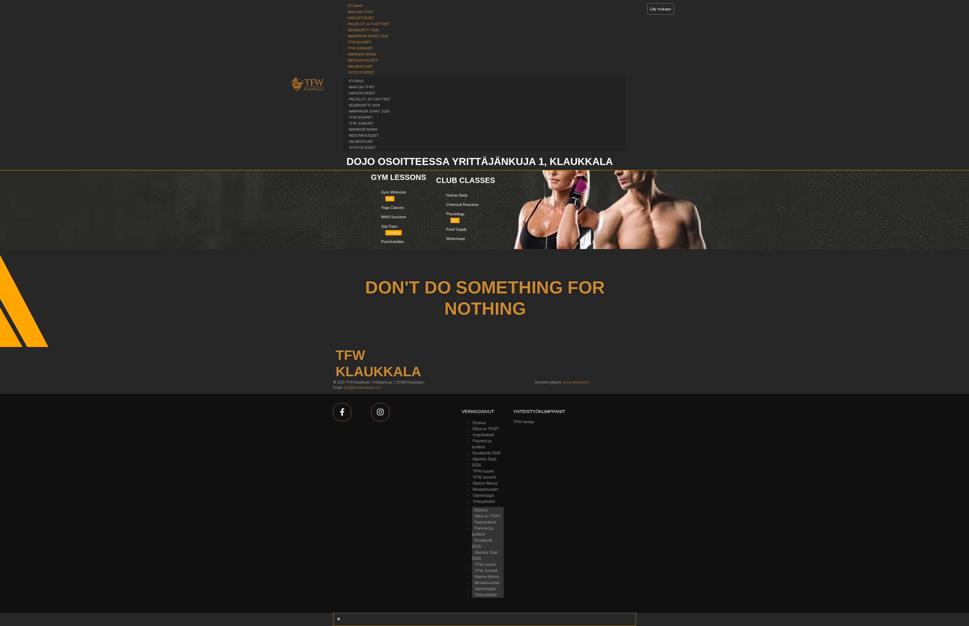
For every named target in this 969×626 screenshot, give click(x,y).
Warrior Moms (363, 129)
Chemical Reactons (462, 204)
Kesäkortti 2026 (364, 105)
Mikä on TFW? (361, 87)
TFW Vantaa (523, 422)
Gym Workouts (393, 192)
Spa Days (389, 226)
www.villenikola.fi (576, 382)
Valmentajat (361, 142)
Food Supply (456, 229)
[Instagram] (380, 412)
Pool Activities (392, 241)
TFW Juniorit (361, 123)
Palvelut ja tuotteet (370, 99)
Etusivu (356, 81)
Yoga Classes (392, 207)
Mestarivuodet (364, 135)
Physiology (455, 214)
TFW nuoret (360, 117)
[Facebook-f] (342, 412)
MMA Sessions (393, 217)
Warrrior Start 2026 (369, 111)
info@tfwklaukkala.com (362, 388)
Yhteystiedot (362, 148)
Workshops (455, 238)
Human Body (457, 195)
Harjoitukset (362, 93)
